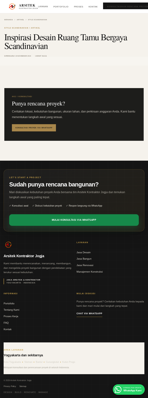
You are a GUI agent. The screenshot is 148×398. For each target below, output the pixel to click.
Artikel (20, 20)
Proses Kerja (11, 316)
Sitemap (22, 386)
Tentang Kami (11, 309)
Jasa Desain (84, 252)
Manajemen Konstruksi (90, 271)
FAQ (6, 322)
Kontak (93, 7)
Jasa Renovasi (85, 265)
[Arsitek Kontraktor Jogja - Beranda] (8, 245)
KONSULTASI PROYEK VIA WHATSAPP (34, 128)
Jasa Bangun (84, 258)
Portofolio (61, 7)
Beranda (8, 20)
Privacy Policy (10, 386)
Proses (78, 7)
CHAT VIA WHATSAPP (89, 313)
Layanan (43, 6)
